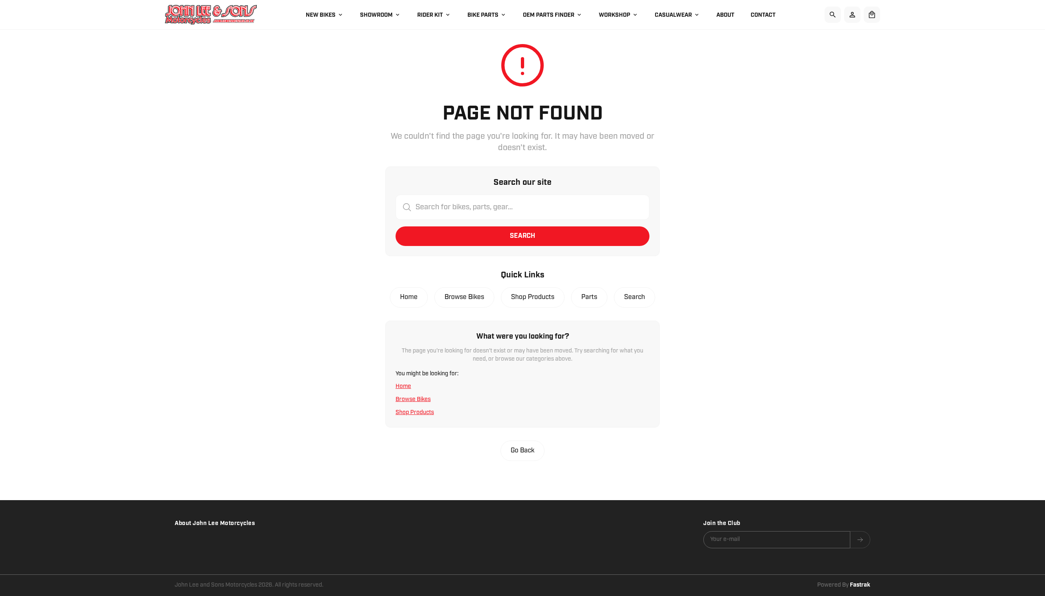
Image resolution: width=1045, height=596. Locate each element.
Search (522, 236)
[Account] (852, 15)
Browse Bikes (464, 297)
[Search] (833, 15)
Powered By (843, 585)
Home (409, 297)
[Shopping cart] (872, 15)
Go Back (522, 451)
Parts (589, 297)
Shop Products (532, 297)
